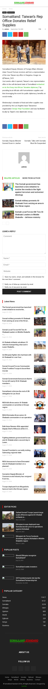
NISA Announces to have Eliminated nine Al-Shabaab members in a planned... (15, 464)
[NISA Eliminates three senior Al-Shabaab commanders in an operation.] (40, 418)
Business (30, 680)
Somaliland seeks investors (26, 567)
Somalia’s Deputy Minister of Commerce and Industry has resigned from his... (16, 476)
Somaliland (11, 12)
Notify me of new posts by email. (16, 287)
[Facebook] (14, 668)
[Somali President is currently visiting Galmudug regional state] (40, 453)
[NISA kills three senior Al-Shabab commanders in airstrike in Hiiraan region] (40, 405)
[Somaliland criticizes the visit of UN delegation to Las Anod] (40, 394)
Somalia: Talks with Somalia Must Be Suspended (35, 142)
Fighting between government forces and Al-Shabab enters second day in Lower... (16, 440)
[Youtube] (33, 668)
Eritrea (22, 680)
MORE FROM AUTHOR (31, 178)
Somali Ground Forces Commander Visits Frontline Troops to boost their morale (16, 368)
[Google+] (21, 668)
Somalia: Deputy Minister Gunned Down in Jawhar (11, 142)
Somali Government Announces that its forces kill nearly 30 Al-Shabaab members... (17, 381)
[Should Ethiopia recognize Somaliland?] (8, 558)
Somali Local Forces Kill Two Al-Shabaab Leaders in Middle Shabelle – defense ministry (29, 214)
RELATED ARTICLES (12, 178)
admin (6, 29)
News (11, 9)
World (16, 680)
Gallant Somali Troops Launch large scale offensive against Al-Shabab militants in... (29, 515)
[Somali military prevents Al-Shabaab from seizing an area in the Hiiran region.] (8, 203)
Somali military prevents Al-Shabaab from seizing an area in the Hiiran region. (29, 203)
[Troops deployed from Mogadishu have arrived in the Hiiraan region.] (40, 489)
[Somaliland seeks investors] (8, 570)
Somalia (23, 677)
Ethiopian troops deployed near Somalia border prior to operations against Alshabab (29, 526)
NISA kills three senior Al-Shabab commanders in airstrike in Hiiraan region (15, 405)
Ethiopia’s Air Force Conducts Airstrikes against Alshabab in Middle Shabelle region (30, 538)
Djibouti (31, 677)
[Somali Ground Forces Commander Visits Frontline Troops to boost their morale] (40, 369)
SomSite (24, 686)
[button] (44, 3)
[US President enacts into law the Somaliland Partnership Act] (8, 581)
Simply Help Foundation (21, 109)
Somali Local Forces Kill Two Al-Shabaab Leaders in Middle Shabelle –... (16, 332)
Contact (37, 680)
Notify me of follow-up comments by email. (19, 284)
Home (4, 9)
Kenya (10, 680)
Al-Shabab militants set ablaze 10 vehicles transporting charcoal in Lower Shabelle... (15, 344)
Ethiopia (38, 677)
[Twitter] (27, 668)
